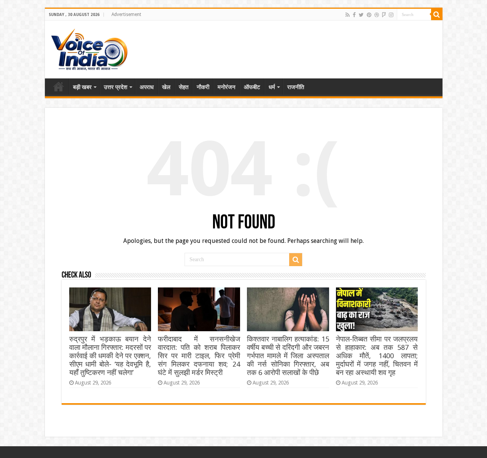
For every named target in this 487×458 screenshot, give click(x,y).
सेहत (183, 87)
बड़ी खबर (82, 87)
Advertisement (126, 14)
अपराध (147, 87)
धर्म (272, 87)
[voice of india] (89, 48)
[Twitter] (361, 14)
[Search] (436, 14)
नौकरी (203, 87)
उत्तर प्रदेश (115, 87)
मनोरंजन (227, 87)
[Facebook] (354, 14)
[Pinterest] (369, 14)
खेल (166, 87)
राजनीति (295, 87)
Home (58, 86)
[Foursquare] (384, 14)
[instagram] (391, 14)
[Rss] (347, 14)
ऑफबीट (252, 87)
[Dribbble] (377, 14)
